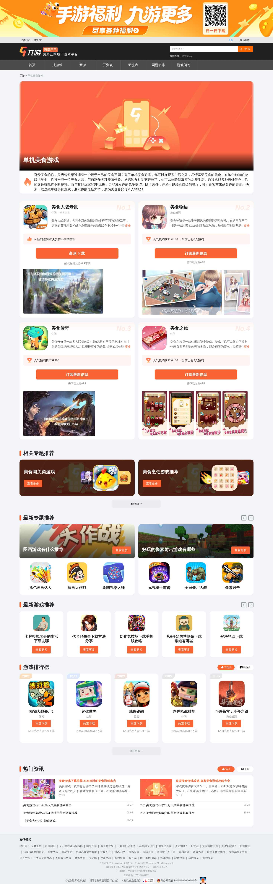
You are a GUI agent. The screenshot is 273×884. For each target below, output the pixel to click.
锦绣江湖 (184, 852)
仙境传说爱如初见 (33, 852)
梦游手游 (80, 858)
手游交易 (105, 858)
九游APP (38, 40)
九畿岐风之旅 (63, 858)
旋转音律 (148, 852)
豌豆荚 (132, 858)
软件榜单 (179, 858)
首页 (32, 65)
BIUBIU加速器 (148, 858)
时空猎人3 (187, 56)
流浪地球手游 (210, 846)
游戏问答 (183, 65)
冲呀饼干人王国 (166, 852)
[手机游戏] (49, 51)
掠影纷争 (134, 852)
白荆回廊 (50, 846)
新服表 (133, 65)
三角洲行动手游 (126, 846)
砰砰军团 (67, 852)
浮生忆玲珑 (164, 846)
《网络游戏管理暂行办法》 (104, 880)
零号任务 (91, 846)
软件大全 (193, 858)
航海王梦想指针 (216, 852)
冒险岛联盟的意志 (86, 852)
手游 (22, 75)
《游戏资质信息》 (131, 880)
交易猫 (93, 858)
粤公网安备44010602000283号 (178, 880)
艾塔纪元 (105, 852)
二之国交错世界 (43, 858)
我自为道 (198, 852)
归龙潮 (195, 846)
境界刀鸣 (120, 852)
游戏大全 (208, 858)
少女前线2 (181, 846)
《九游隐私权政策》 (75, 880)
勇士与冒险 (106, 846)
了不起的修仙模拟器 (71, 846)
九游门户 (25, 40)
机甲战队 (53, 852)
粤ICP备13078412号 (115, 867)
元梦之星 (36, 846)
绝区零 (23, 846)
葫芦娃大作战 (147, 846)
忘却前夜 (245, 846)
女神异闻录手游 (238, 852)
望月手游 (25, 858)
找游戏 (57, 65)
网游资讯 (158, 65)
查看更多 (33, 483)
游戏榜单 (165, 858)
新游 (82, 65)
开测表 (108, 65)
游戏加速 (120, 858)
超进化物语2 (229, 846)
